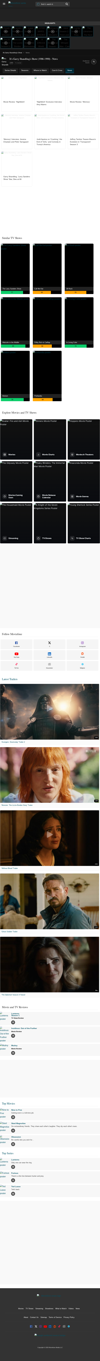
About (26, 1317)
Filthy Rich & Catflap (42, 342)
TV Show (18, 63)
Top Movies (8, 1103)
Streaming (39, 1309)
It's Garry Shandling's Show (12, 53)
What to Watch (61, 1309)
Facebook (16, 646)
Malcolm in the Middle (10, 342)
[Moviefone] (18, 4)
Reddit (82, 657)
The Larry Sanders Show (11, 289)
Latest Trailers (10, 679)
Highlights (50, 23)
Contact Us (34, 1317)
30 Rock (69, 289)
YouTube (16, 657)
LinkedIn (49, 657)
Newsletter (49, 668)
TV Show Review (17, 1018)
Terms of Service (55, 1317)
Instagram (82, 646)
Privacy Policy (69, 1317)
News (78, 1309)
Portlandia (38, 396)
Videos (71, 1309)
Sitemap (43, 1317)
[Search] (67, 4)
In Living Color (71, 342)
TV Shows (29, 1309)
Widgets (82, 668)
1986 (11, 63)
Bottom (5, 396)
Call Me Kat (38, 289)
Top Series (7, 1153)
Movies (21, 1309)
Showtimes (49, 1309)
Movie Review (16, 1031)
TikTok (16, 668)
